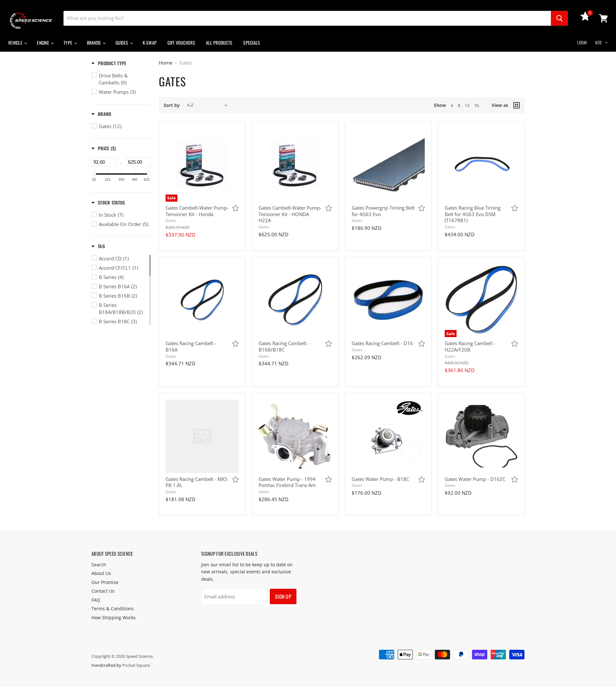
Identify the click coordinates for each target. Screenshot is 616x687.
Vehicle (15, 42)
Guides (122, 42)
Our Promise (104, 582)
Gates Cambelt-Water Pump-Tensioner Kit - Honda (197, 210)
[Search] (559, 18)
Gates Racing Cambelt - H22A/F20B (470, 346)
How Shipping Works (113, 617)
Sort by (172, 105)
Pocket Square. (136, 665)
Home (165, 62)
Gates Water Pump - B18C (380, 479)
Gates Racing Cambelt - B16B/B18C (284, 346)
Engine (43, 42)
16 (476, 105)
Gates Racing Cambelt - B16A (191, 346)
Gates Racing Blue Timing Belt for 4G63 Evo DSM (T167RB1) (473, 213)
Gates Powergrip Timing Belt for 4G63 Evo (383, 210)
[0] (585, 19)
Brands (94, 42)
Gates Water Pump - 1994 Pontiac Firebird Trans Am (287, 482)
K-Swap (150, 42)
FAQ (95, 600)
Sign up (283, 596)
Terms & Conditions (112, 608)
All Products (219, 42)
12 (467, 105)
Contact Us (103, 591)
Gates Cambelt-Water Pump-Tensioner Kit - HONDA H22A (290, 213)
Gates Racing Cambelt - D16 (382, 343)
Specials (251, 42)
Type (68, 42)
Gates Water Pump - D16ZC (475, 479)
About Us (101, 573)
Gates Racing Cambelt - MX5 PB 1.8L (196, 482)
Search (98, 564)
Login (582, 42)
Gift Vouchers (181, 42)
